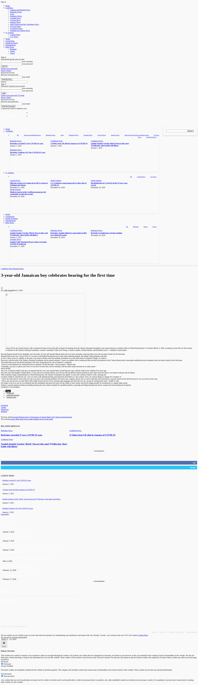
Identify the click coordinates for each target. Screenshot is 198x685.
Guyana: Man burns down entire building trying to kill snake (31, 419)
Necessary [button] (4, 662)
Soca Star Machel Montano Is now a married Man (19, 566)
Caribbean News (57, 141)
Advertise (154, 632)
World (8, 39)
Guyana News (15, 20)
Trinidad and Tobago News (20, 31)
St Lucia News (15, 26)
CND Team (8, 290)
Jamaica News (15, 22)
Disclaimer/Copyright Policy (176, 632)
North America (56, 181)
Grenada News (15, 18)
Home (8, 6)
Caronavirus (10, 41)
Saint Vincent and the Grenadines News (24, 24)
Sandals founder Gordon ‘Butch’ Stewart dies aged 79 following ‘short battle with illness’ (31, 499)
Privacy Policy (6, 71)
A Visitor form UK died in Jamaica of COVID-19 (69, 143)
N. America (10, 33)
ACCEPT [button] (12, 639)
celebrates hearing (12, 395)
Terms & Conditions (191, 632)
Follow (192, 467)
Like (194, 463)
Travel (12, 53)
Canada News (15, 35)
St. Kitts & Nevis (16, 28)
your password (27, 64)
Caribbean (9, 8)
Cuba (12, 14)
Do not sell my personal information (14, 637)
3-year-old (10, 393)
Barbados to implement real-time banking (106, 233)
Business (13, 49)
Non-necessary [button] (6, 674)
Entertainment (11, 45)
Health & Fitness (12, 43)
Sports (12, 51)
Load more (5, 514)
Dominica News (16, 16)
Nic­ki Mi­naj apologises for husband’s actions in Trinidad (21, 575)
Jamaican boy (11, 397)
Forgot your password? (9, 69)
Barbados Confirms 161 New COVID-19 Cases (27, 152)
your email (26, 77)
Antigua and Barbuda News (20, 10)
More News (10, 47)
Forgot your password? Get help (12, 95)
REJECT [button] (4, 639)
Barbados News (16, 12)
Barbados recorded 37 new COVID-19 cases (26, 143)
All (18, 135)
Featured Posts (18, 269)
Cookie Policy (143, 635)
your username (27, 61)
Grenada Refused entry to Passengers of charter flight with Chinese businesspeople (42, 417)
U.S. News (14, 37)
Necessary (7, 664)
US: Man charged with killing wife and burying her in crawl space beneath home (29, 557)
